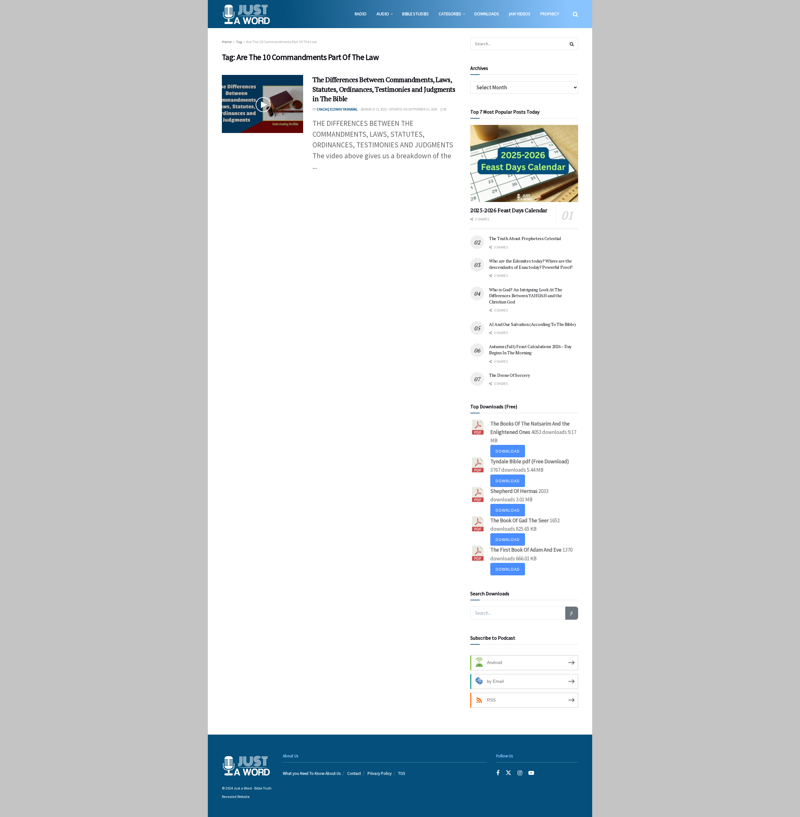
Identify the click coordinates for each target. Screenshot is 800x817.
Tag (239, 41)
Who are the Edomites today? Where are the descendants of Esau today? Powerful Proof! (530, 264)
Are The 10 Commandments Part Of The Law (281, 41)
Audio (383, 14)
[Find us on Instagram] (520, 773)
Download (508, 451)
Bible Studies (415, 14)
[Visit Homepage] (246, 14)
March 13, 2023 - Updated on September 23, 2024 (400, 109)
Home (227, 41)
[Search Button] (575, 14)
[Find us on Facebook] (497, 773)
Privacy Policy (380, 773)
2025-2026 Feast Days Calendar (508, 210)
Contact (354, 773)
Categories (450, 14)
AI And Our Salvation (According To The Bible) (532, 324)
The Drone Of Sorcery (509, 375)
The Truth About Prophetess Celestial (525, 238)
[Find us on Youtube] (531, 773)
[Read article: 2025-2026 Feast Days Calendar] (524, 163)
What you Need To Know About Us (312, 773)
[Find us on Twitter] (508, 773)
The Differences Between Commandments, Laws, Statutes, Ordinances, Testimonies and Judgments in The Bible (383, 89)
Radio (361, 14)
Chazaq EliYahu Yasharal (337, 109)
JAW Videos (519, 14)
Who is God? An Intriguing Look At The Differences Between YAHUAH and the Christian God (525, 296)
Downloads (486, 14)
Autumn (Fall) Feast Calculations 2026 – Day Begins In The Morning (530, 349)
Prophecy (549, 14)
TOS (401, 773)
